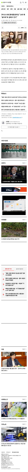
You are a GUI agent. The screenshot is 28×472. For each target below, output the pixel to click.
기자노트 (3, 424)
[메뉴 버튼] (26, 2)
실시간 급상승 (19, 269)
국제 (24, 9)
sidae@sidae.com (17, 117)
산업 (15, 9)
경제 (11, 9)
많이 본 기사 (8, 269)
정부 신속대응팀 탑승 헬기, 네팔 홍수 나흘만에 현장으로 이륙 (14, 109)
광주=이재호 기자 (6, 20)
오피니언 (3, 9)
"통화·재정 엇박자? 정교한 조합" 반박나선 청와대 (13, 97)
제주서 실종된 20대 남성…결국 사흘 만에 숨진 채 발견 (14, 100)
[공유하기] (21, 2)
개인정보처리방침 (15, 452)
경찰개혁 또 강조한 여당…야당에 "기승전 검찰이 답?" (14, 103)
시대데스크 (4, 399)
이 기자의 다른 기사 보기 (13, 127)
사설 (2, 349)
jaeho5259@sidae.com (15, 121)
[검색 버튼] (23, 2)
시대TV (3, 163)
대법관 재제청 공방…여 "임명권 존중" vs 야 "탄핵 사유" (14, 106)
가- (19, 28)
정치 (8, 9)
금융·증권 (19, 9)
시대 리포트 (4, 141)
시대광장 (3, 220)
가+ (26, 28)
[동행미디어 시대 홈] (6, 2)
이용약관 (3, 452)
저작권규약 (8, 452)
